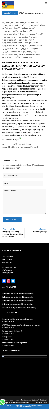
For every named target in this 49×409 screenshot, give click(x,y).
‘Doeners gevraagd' (40, 231)
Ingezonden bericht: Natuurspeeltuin (14, 343)
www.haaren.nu (7, 259)
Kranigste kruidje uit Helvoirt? (12, 331)
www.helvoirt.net (7, 257)
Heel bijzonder (7, 337)
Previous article (9, 229)
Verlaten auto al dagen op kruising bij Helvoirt (17, 319)
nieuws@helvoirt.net (9, 267)
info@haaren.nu (7, 270)
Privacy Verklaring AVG (34, 405)
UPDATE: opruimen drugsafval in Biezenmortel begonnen (21, 325)
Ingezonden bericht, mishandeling (22, 293)
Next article (41, 229)
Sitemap (19, 405)
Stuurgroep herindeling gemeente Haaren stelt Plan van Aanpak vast (12, 234)
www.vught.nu (7, 262)
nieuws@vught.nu (8, 273)
